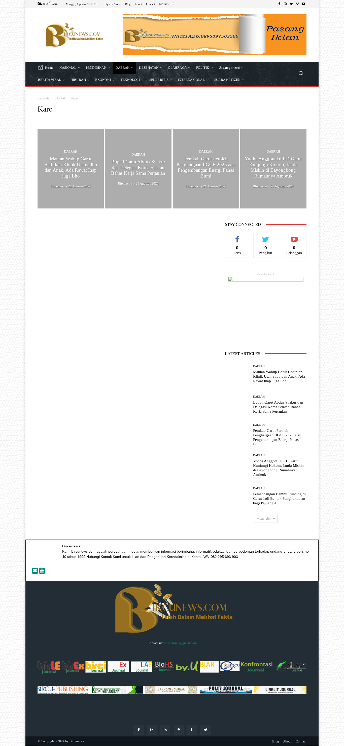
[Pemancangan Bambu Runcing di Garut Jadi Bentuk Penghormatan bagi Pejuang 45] (237, 496)
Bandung (72, 118)
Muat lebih (264, 518)
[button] (300, 74)
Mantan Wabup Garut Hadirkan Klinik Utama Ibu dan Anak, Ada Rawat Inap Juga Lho (279, 376)
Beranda (44, 98)
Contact (301, 741)
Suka (237, 236)
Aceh (43, 118)
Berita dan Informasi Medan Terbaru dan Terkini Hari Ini (209, 118)
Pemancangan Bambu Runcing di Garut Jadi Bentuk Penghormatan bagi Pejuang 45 (279, 498)
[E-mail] (35, 572)
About (287, 741)
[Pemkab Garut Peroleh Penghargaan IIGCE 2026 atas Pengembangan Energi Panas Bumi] (206, 168)
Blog (275, 741)
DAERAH (60, 98)
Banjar (87, 118)
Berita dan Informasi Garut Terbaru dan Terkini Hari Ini (132, 118)
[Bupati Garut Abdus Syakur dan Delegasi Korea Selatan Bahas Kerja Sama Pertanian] (138, 168)
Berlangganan (294, 236)
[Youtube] (42, 572)
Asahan (56, 118)
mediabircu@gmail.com (180, 643)
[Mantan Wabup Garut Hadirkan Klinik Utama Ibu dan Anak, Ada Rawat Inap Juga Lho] (71, 168)
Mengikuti (265, 236)
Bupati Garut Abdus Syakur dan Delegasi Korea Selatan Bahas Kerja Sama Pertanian (278, 406)
